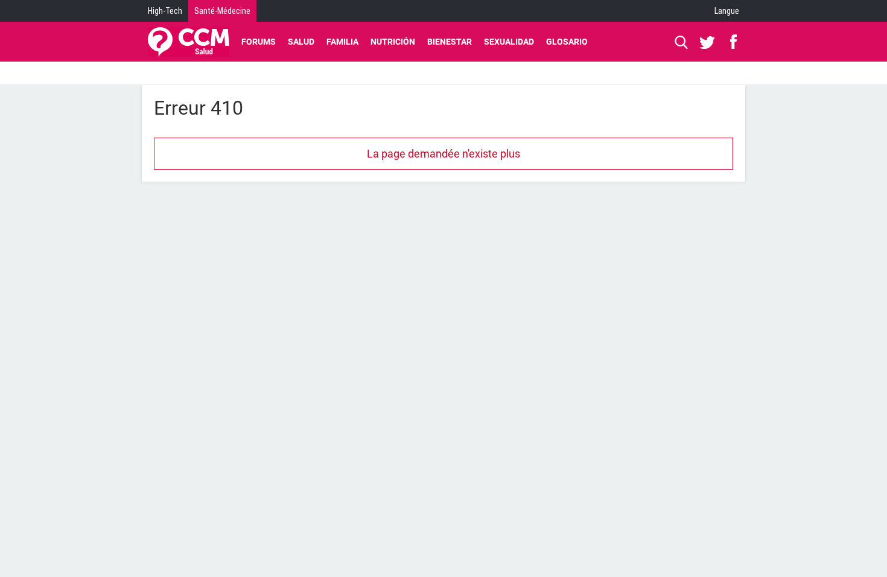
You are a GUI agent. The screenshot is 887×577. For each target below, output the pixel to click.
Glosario (567, 41)
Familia (342, 41)
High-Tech (165, 11)
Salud (301, 41)
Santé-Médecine (222, 11)
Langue (726, 11)
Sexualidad (509, 41)
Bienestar (449, 41)
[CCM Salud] (188, 42)
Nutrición (392, 41)
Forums (258, 41)
